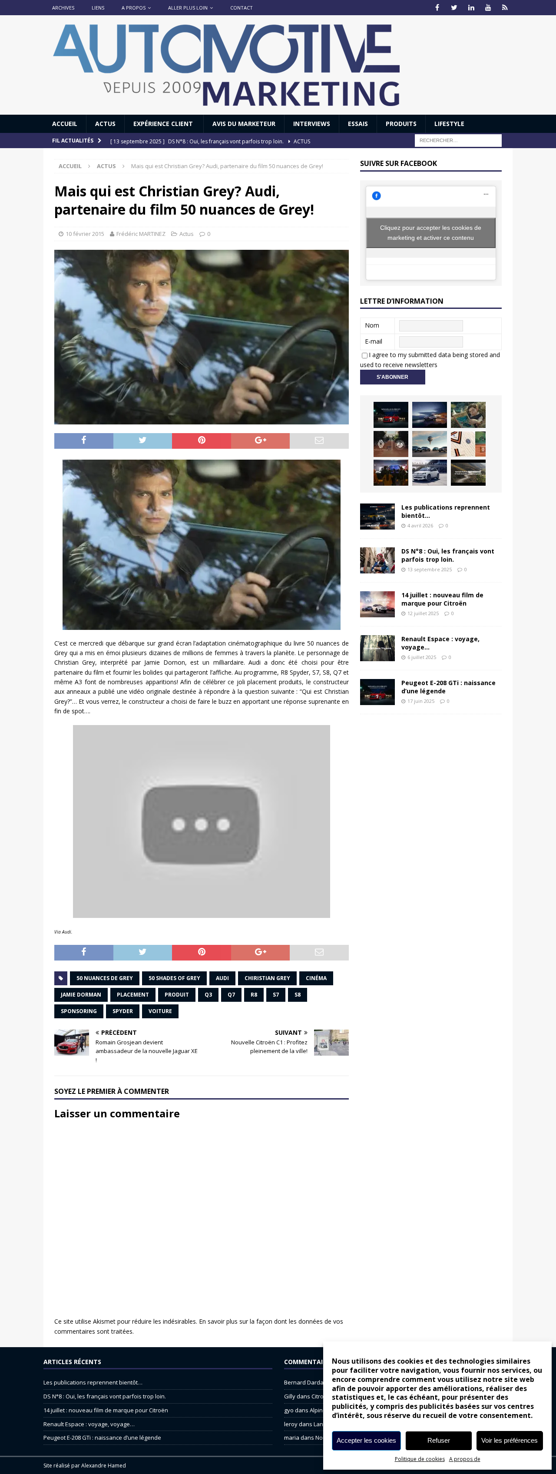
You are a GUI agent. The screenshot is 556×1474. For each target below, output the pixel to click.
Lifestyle (449, 123)
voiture (160, 1011)
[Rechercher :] (458, 140)
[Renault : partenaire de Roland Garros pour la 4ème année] (468, 444)
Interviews (311, 123)
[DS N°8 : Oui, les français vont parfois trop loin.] (377, 560)
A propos (134, 7)
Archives (63, 7)
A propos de (464, 1459)
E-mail (373, 341)
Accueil (64, 123)
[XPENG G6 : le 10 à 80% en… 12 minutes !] (429, 415)
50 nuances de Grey (104, 978)
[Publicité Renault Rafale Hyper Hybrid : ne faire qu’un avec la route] (468, 473)
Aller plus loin (188, 7)
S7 (276, 994)
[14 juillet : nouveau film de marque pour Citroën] (377, 604)
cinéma (316, 978)
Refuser (438, 1440)
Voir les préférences (509, 1440)
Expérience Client (164, 123)
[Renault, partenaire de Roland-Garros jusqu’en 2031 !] (391, 444)
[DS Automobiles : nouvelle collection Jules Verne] (429, 444)
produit (177, 994)
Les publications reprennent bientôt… (445, 511)
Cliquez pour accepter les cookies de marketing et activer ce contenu (430, 232)
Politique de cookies (420, 1459)
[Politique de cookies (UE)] (505, 7)
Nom (372, 325)
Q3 (208, 994)
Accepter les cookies (366, 1440)
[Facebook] (437, 7)
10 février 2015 (85, 234)
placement (133, 994)
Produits (401, 123)
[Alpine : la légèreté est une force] (468, 415)
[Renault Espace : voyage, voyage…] (377, 648)
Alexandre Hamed (103, 1465)
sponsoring (79, 1011)
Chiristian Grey (267, 978)
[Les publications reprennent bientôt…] (377, 516)
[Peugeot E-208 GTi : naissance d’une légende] (391, 415)
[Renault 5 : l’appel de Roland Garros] (429, 473)
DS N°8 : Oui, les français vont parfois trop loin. (447, 555)
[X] (454, 7)
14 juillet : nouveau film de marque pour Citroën (442, 599)
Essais (358, 123)
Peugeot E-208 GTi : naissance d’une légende (448, 687)
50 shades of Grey (174, 978)
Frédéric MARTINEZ (140, 234)
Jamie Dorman (81, 994)
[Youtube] (488, 7)
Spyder (123, 1011)
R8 (254, 994)
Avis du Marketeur (243, 123)
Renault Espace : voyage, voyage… (440, 643)
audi (222, 978)
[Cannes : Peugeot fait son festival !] (391, 473)
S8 (298, 994)
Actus (105, 123)
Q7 (231, 994)
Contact (241, 7)
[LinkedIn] (471, 7)
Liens (98, 7)
